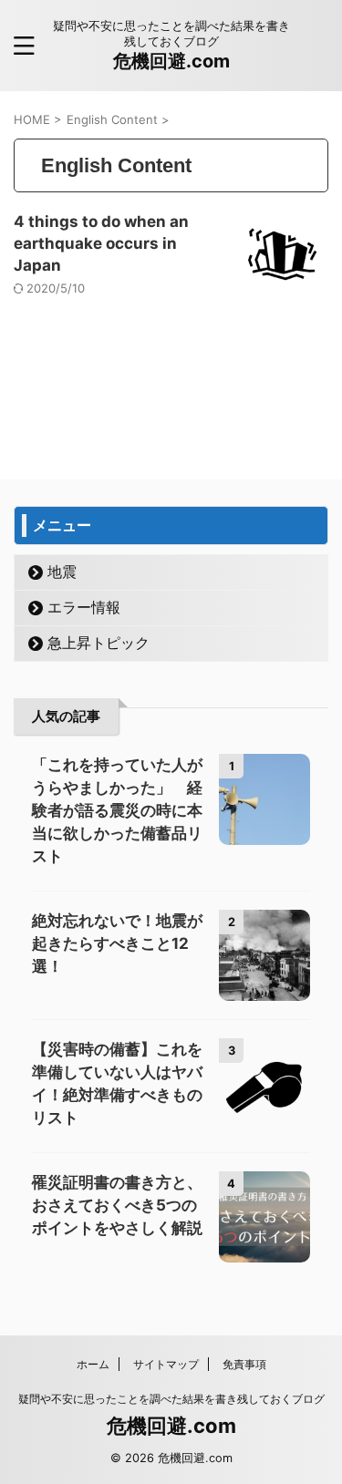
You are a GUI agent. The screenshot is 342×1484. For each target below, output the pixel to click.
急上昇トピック (98, 643)
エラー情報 (83, 607)
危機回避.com (171, 61)
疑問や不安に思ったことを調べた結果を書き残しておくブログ (171, 1399)
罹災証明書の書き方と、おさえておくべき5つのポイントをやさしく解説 (117, 1205)
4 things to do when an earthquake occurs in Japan (101, 243)
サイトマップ (166, 1364)
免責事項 (244, 1364)
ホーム (93, 1364)
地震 (62, 571)
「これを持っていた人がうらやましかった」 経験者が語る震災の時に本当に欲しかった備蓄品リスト (117, 810)
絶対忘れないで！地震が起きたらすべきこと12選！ (117, 943)
